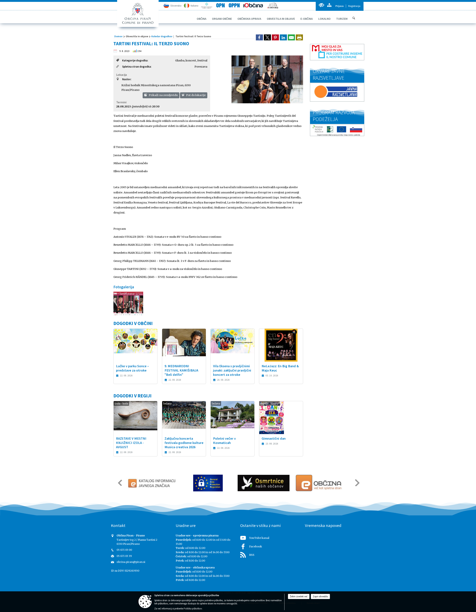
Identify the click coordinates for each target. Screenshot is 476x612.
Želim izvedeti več (299, 596)
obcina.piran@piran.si (131, 562)
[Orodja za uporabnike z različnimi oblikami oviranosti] (321, 5)
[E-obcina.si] (319, 483)
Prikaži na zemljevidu (163, 95)
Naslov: (126, 79)
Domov (118, 36)
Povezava (200, 66)
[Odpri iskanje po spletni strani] (354, 18)
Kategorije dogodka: (135, 60)
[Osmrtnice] (263, 483)
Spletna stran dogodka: (137, 66)
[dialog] (299, 37)
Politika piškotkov (193, 608)
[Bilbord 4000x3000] (128, 303)
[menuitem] (201, 18)
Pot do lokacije (196, 95)
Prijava (339, 6)
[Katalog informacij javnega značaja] (152, 483)
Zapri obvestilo (320, 596)
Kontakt (118, 525)
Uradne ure (186, 525)
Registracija (354, 6)
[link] (259, 37)
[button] (119, 482)
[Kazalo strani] (329, 5)
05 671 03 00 (124, 550)
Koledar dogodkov (161, 36)
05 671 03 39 (124, 556)
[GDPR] (208, 483)
